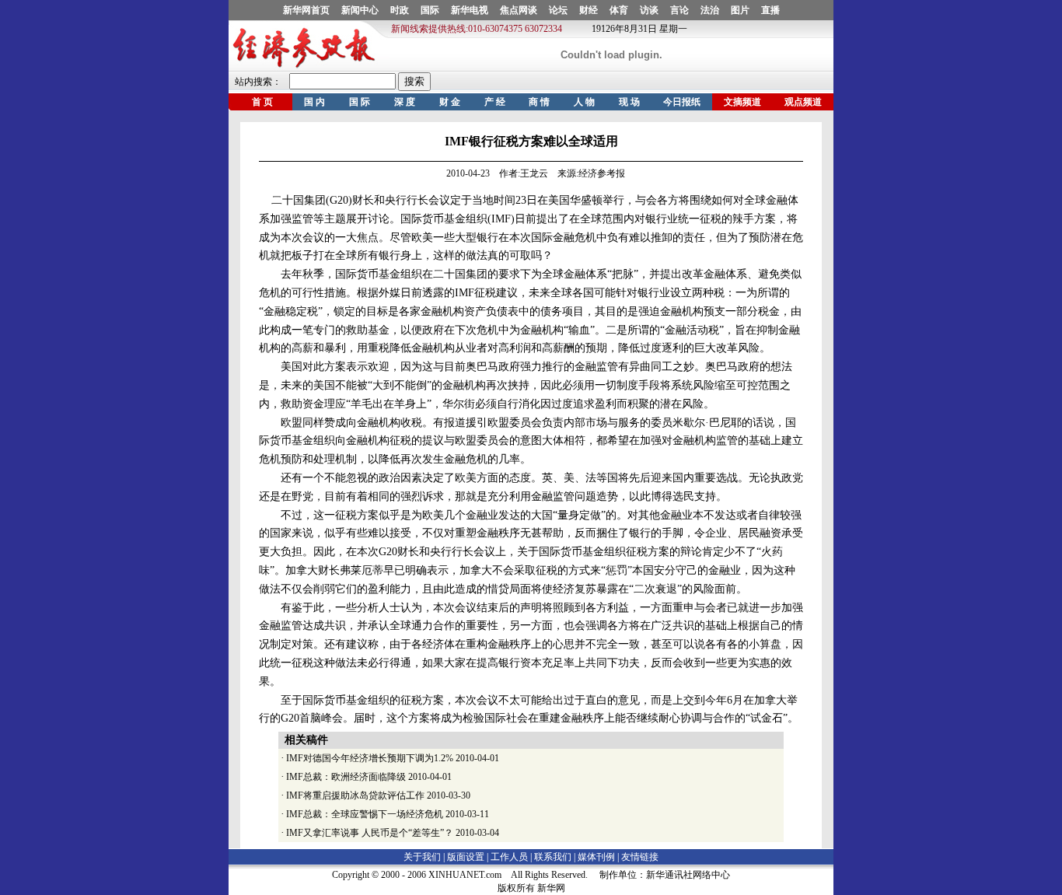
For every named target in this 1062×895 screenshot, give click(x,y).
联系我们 (552, 856)
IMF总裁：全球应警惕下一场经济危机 (364, 814)
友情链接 (640, 856)
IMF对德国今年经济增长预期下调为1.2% (369, 758)
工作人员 (509, 856)
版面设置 (465, 856)
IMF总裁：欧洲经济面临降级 (346, 776)
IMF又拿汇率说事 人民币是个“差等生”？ (369, 832)
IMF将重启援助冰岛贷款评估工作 (355, 795)
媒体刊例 (596, 856)
